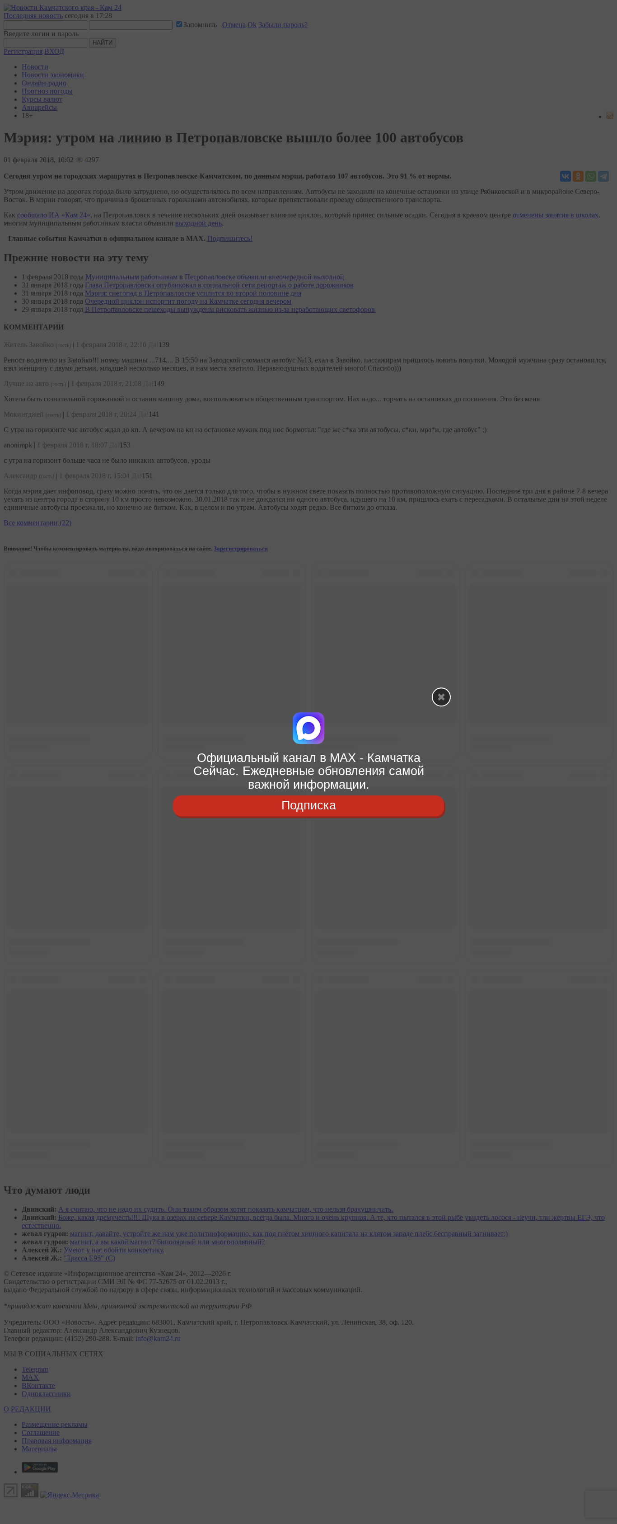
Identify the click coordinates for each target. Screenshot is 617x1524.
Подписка (308, 805)
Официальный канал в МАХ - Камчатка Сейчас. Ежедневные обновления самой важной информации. (308, 771)
